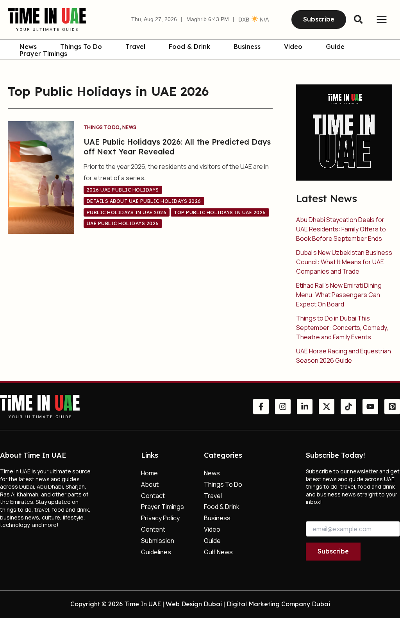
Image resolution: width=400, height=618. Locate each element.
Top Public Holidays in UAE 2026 (220, 212)
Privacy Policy (160, 518)
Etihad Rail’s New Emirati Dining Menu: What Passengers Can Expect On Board (339, 294)
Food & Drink (189, 46)
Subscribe (333, 551)
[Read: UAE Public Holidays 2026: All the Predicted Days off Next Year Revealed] (41, 176)
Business (247, 46)
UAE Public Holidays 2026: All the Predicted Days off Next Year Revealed (177, 146)
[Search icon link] (359, 20)
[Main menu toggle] (381, 19)
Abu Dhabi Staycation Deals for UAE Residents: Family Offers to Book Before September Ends (341, 229)
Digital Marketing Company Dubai (278, 604)
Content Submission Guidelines (157, 540)
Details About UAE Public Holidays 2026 (144, 201)
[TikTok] (348, 406)
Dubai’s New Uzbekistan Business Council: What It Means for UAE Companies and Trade (344, 262)
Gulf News (218, 552)
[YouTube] (370, 406)
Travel (135, 46)
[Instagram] (283, 406)
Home (149, 473)
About (150, 484)
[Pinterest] (392, 406)
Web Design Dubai (194, 604)
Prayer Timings (43, 53)
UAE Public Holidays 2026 (123, 223)
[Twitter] (326, 406)
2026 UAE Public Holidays (123, 190)
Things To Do (81, 46)
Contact (153, 495)
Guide (335, 46)
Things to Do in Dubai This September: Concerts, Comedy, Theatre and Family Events (342, 327)
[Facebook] (261, 406)
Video (293, 46)
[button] (318, 19)
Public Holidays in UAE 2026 (127, 212)
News (28, 46)
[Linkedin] (304, 406)
